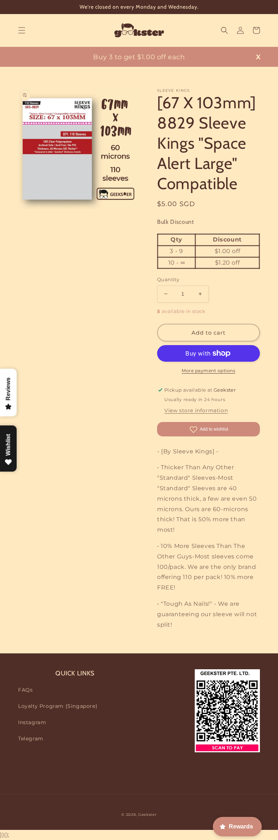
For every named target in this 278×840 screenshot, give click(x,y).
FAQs (25, 690)
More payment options (208, 370)
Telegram (30, 738)
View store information (196, 410)
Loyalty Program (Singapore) (57, 706)
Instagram (32, 722)
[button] (22, 30)
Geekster (147, 814)
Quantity (168, 279)
